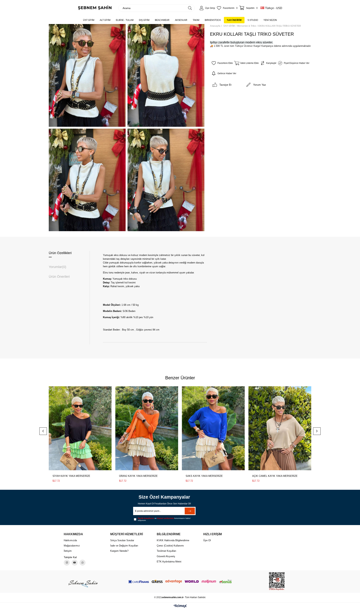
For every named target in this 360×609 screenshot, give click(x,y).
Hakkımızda (70, 540)
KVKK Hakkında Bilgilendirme (173, 540)
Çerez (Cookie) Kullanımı (170, 545)
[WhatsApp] (83, 563)
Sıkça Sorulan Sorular (122, 540)
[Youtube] (75, 563)
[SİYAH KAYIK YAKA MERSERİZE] (80, 428)
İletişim (68, 550)
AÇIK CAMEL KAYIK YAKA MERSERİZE (275, 476)
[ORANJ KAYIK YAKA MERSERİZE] (146, 428)
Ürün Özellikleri (60, 253)
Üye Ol (207, 540)
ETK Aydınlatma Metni (169, 561)
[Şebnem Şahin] (83, 583)
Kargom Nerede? (119, 550)
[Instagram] (67, 563)
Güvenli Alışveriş (166, 556)
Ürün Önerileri (59, 276)
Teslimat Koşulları (166, 550)
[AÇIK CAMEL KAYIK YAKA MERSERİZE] (279, 428)
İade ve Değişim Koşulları (124, 545)
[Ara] (189, 8)
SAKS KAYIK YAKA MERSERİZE (204, 476)
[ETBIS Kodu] (277, 581)
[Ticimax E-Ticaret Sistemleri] (180, 606)
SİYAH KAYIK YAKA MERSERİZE (71, 476)
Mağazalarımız (72, 545)
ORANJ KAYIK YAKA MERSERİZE (138, 476)
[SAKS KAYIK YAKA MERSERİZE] (213, 428)
